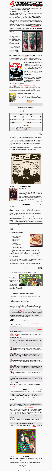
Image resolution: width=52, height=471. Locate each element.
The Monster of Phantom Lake (14, 458)
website (15, 331)
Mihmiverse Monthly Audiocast (15, 147)
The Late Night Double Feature (35, 26)
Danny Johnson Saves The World (18, 25)
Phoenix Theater (12, 405)
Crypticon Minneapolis (35, 360)
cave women (31, 260)
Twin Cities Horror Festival (29, 407)
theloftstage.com (30, 423)
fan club (13, 315)
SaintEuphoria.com (39, 28)
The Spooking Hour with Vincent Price (30, 419)
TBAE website (14, 326)
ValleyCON (11, 349)
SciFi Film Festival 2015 (36, 384)
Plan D (21, 288)
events (33, 28)
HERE (34, 85)
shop (32, 110)
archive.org (26, 143)
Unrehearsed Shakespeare (19, 395)
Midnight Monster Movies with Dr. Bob (30, 140)
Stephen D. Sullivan (21, 307)
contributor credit (37, 72)
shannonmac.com (37, 398)
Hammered (25, 416)
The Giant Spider (29, 122)
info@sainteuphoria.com (16, 9)
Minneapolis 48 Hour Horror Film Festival (35, 403)
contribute (14, 85)
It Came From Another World (34, 334)
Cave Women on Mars (13, 119)
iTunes (10, 144)
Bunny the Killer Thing (35, 372)
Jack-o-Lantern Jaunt (28, 25)
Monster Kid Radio (27, 272)
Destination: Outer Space (15, 459)
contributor (20, 85)
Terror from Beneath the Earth (31, 119)
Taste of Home (38, 263)
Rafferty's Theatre (12, 386)
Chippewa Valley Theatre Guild (36, 391)
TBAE (16, 355)
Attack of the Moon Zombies (24, 459)
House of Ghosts (12, 122)
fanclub (20, 55)
